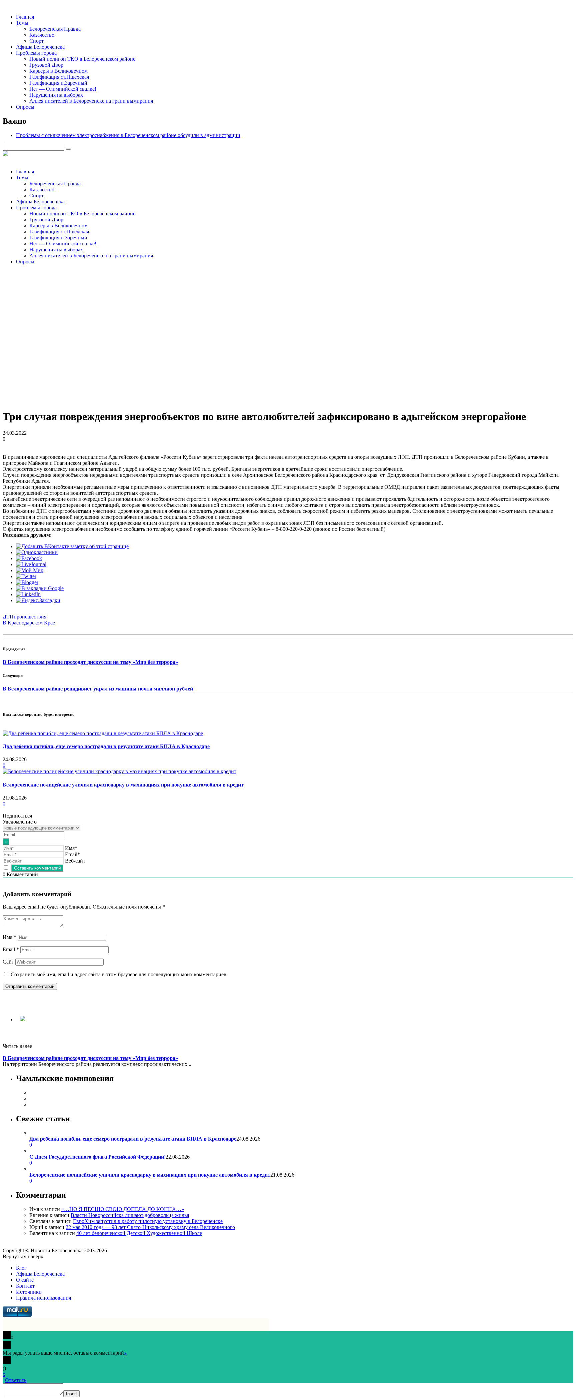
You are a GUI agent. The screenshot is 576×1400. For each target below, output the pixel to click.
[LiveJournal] (31, 564)
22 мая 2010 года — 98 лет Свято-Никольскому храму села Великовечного (150, 1227)
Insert (71, 1393)
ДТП (8, 616)
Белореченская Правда (55, 29)
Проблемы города (36, 53)
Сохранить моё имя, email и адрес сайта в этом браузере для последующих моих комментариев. (119, 974)
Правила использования (43, 1298)
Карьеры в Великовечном (58, 71)
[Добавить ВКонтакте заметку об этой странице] (72, 546)
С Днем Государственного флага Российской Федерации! (97, 1157)
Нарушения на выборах (56, 95)
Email (11, 949)
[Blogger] (27, 582)
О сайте (25, 1280)
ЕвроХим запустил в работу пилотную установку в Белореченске (148, 1221)
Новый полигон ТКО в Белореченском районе (82, 59)
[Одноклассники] (37, 552)
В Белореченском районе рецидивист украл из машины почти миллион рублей (98, 688)
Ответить (15, 1380)
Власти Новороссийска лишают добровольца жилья (130, 1215)
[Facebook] (29, 558)
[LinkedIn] (28, 594)
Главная (25, 17)
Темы (22, 23)
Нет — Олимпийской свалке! (62, 89)
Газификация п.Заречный (58, 83)
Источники (29, 1292)
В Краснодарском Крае (29, 622)
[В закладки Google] (40, 588)
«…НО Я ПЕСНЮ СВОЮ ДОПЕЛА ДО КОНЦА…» (122, 1209)
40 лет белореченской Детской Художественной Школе (139, 1233)
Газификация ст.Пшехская (59, 77)
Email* (72, 854)
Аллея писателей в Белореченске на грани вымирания (91, 101)
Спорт (36, 41)
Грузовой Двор (46, 65)
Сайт (8, 962)
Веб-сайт (75, 861)
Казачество (41, 35)
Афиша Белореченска (40, 47)
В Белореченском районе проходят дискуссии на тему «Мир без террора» (90, 662)
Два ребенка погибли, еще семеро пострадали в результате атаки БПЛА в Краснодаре (106, 746)
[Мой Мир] (29, 570)
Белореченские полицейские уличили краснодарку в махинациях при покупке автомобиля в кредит (123, 785)
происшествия (30, 616)
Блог (21, 1268)
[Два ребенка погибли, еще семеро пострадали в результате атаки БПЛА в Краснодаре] (103, 733)
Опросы (25, 107)
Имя (9, 937)
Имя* (71, 848)
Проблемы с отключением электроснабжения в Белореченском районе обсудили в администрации (128, 135)
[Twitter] (26, 576)
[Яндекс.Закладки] (38, 600)
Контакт (25, 1286)
